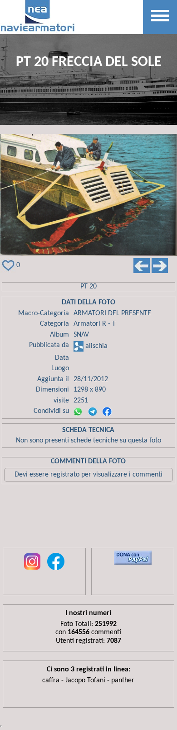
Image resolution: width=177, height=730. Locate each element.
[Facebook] (107, 411)
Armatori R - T (95, 324)
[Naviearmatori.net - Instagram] (32, 570)
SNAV (81, 334)
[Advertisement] (88, 518)
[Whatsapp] (78, 411)
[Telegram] (92, 411)
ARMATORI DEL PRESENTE (112, 313)
